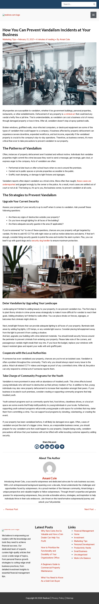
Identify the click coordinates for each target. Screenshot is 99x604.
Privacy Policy (58, 598)
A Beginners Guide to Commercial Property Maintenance (50, 567)
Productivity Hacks (82, 548)
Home (76, 534)
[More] (62, 446)
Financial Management (84, 531)
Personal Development (84, 544)
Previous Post (10, 509)
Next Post (90, 509)
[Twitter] (42, 446)
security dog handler (41, 240)
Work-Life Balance (82, 558)
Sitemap (69, 598)
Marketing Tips (9, 39)
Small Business (80, 551)
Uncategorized (80, 554)
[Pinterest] (57, 446)
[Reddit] (52, 446)
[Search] (94, 4)
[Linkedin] (47, 446)
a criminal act (69, 114)
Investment (79, 537)
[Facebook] (37, 446)
